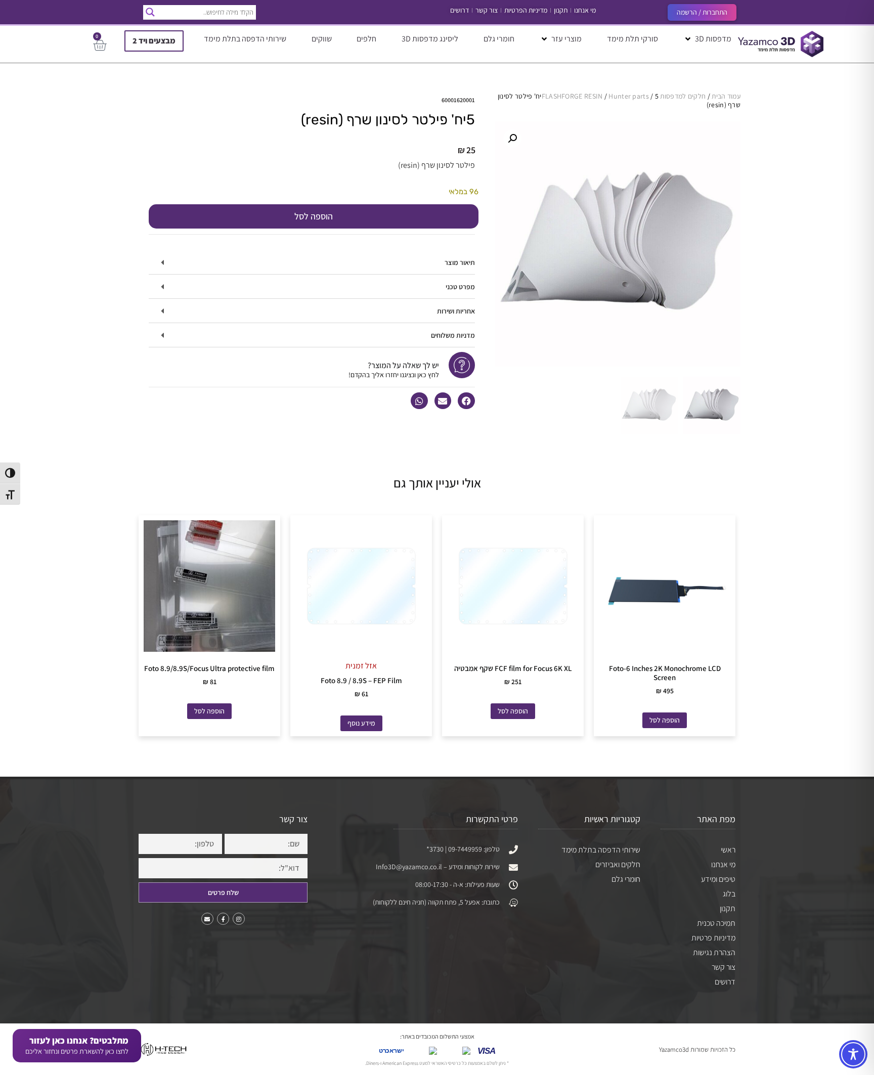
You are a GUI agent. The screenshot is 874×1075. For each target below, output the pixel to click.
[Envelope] (207, 919)
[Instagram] (239, 919)
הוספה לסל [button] (664, 720)
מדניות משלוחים (453, 335)
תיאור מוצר (460, 262)
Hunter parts (628, 96)
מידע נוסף (361, 723)
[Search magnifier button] (150, 12)
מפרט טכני (460, 286)
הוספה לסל (313, 216)
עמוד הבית (726, 96)
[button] (707, 39)
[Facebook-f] (223, 919)
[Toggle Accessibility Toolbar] (853, 1054)
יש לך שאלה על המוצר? (403, 365)
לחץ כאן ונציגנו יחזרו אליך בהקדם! (393, 374)
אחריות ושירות (456, 311)
